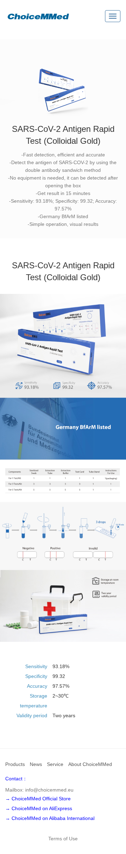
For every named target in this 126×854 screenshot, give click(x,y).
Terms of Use (63, 838)
